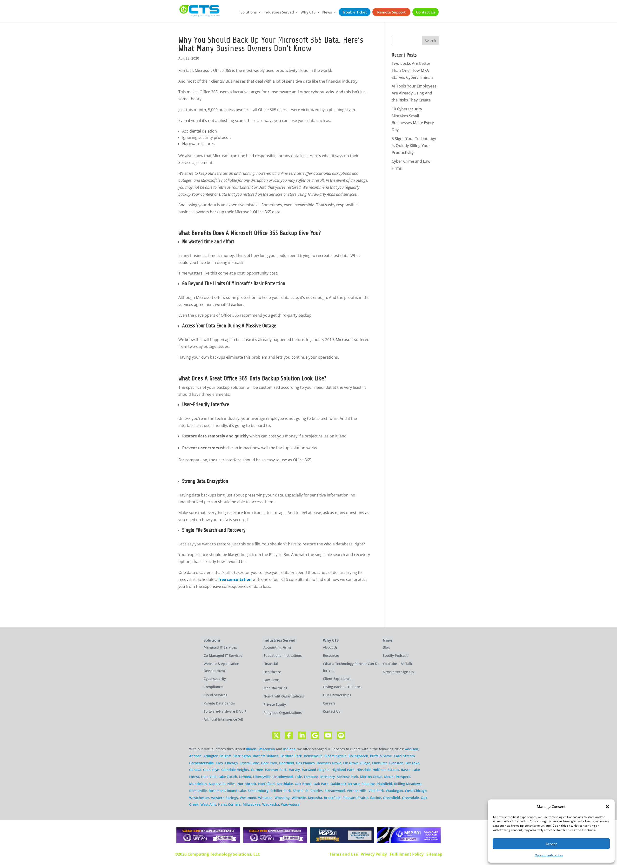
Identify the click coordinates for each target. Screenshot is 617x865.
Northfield (266, 783)
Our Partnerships (337, 695)
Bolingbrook (358, 756)
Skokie (298, 790)
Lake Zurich (227, 776)
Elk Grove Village (356, 763)
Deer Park (269, 763)
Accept (551, 843)
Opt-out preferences (549, 855)
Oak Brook (303, 783)
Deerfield (286, 763)
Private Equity (274, 704)
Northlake (285, 783)
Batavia (273, 756)
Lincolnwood (283, 776)
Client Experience (337, 678)
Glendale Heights (235, 769)
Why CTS (308, 12)
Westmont (248, 797)
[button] (607, 806)
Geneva (195, 769)
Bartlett (259, 756)
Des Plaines (305, 763)
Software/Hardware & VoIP (225, 711)
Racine (375, 797)
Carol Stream (404, 756)
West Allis (208, 804)
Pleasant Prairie (355, 797)
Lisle (298, 776)
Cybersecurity (215, 678)
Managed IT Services (220, 647)
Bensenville (313, 756)
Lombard (311, 776)
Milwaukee (251, 804)
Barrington (242, 756)
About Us (330, 647)
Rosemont (217, 790)
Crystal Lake (249, 763)
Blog (386, 647)
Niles (231, 783)
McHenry (327, 776)
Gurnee (257, 769)
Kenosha (315, 797)
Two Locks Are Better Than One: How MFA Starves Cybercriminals (412, 70)
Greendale (410, 797)
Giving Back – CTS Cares (342, 686)
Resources (331, 655)
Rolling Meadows (408, 783)
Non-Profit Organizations (283, 696)
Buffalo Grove (381, 756)
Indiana (289, 749)
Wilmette (299, 797)
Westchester (199, 797)
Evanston (396, 763)
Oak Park (321, 783)
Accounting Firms (277, 647)
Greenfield (391, 797)
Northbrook (246, 783)
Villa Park (376, 790)
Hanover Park (276, 769)
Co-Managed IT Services (223, 655)
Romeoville (198, 790)
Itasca (405, 769)
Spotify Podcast (395, 655)
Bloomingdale (335, 756)
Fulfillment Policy (406, 854)
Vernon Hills (357, 790)
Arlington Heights (217, 756)
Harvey (294, 769)
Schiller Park (280, 790)
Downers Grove (329, 763)
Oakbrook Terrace (345, 783)
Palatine (368, 783)
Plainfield (384, 783)
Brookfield (332, 797)
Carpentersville (201, 763)
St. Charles (314, 790)
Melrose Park (347, 776)
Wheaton (265, 797)
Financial (270, 663)
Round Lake (236, 790)
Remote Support (391, 12)
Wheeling (282, 797)
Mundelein (198, 783)
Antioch (195, 756)
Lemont (245, 776)
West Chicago (416, 790)
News (327, 12)
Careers (329, 703)
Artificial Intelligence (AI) (223, 719)
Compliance (213, 686)
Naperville (217, 783)
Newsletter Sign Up (398, 672)
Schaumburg (258, 790)
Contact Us (425, 12)
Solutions (249, 12)
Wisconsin (267, 749)
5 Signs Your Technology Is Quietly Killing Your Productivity (414, 145)
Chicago (231, 763)
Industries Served (278, 12)
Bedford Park (291, 756)
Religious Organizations (282, 712)
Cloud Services (215, 695)
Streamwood (335, 790)
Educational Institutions (282, 655)
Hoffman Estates (386, 769)
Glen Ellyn (211, 769)
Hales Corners (229, 804)
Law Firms (271, 679)
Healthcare (272, 672)
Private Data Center (219, 703)
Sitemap (434, 854)
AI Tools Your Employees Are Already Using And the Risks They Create (414, 93)
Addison (411, 749)
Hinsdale (363, 769)
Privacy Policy (374, 854)
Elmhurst (379, 763)
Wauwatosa (290, 804)
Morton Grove (371, 776)
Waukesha (270, 804)
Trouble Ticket (354, 12)
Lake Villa (208, 776)
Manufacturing (275, 688)
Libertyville (262, 776)
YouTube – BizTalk (397, 663)
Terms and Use (343, 854)
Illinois (251, 749)
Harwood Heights (315, 769)
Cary (219, 763)
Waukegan (394, 790)
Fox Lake (412, 763)
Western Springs (224, 797)
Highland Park (343, 769)
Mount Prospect (397, 776)
